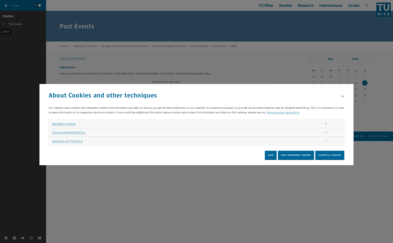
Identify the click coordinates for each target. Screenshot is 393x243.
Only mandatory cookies (296, 155)
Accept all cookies (330, 155)
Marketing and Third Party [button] (67, 141)
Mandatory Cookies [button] (64, 123)
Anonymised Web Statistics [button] (68, 132)
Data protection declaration (283, 112)
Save (270, 155)
